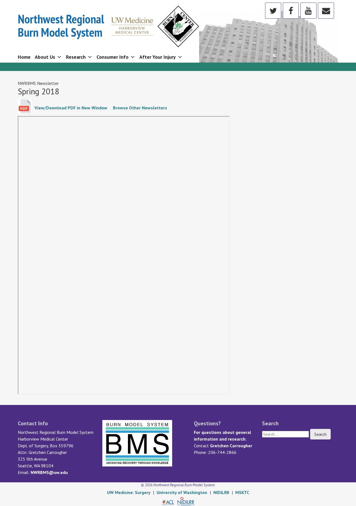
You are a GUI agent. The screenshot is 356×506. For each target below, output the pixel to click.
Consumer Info (112, 57)
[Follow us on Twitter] (273, 10)
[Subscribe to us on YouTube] (308, 10)
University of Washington (182, 492)
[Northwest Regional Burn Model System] (108, 24)
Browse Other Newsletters (140, 107)
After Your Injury (157, 57)
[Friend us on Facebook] (291, 10)
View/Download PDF (70, 107)
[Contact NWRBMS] (326, 10)
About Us (45, 57)
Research (76, 57)
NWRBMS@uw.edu (49, 472)
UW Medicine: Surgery (128, 492)
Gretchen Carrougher (231, 445)
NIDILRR (221, 492)
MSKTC (242, 492)
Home (24, 57)
